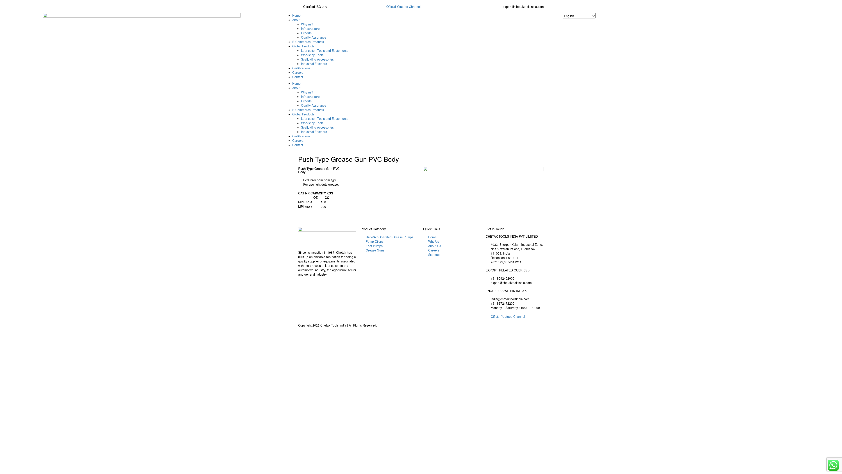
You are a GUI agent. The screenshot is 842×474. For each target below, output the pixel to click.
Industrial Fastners (314, 63)
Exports (306, 33)
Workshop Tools (312, 55)
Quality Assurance (313, 37)
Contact (297, 77)
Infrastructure (310, 28)
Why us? (307, 24)
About (296, 20)
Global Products (303, 46)
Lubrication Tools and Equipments (324, 50)
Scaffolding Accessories (317, 59)
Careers (297, 72)
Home (296, 15)
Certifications (301, 68)
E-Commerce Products (308, 42)
